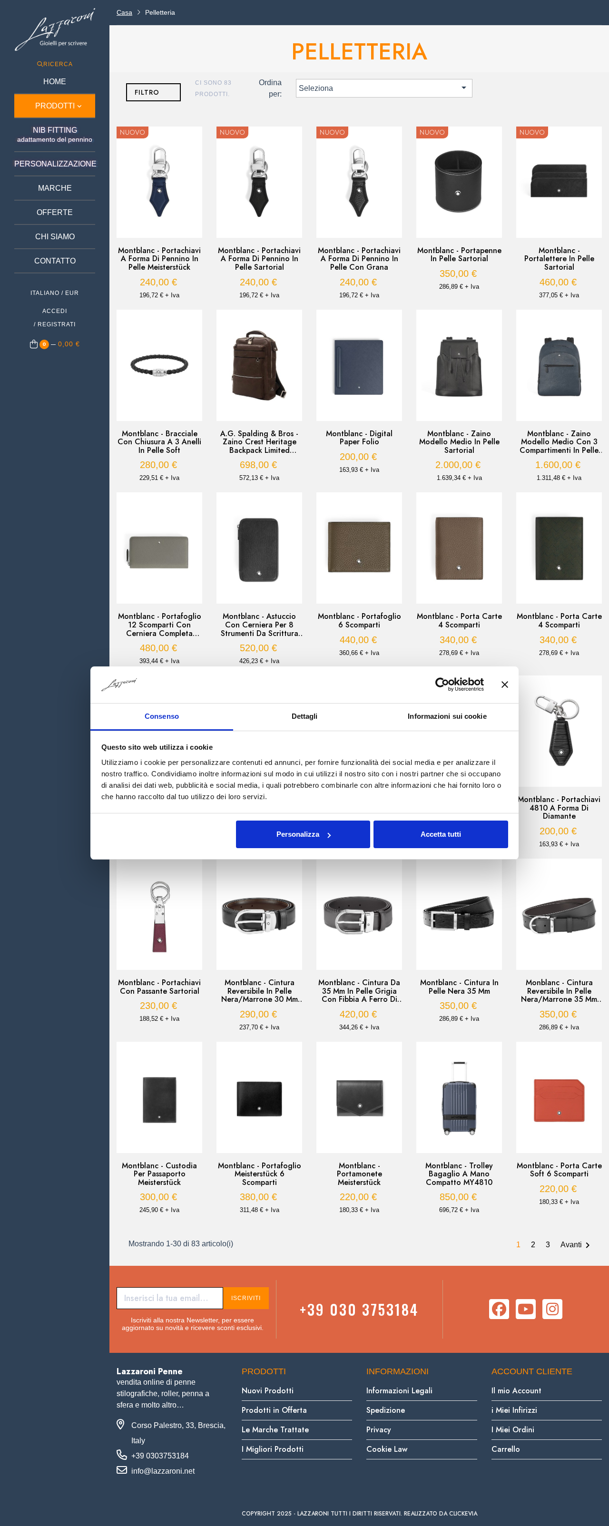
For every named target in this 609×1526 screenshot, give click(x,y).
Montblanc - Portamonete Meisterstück (359, 1174)
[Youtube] (526, 1309)
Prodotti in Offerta (274, 1410)
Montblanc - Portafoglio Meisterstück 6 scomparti (259, 1174)
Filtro (147, 92)
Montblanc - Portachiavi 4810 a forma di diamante (559, 808)
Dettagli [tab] (305, 716)
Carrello (505, 1449)
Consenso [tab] (162, 716)
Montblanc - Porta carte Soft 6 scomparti (559, 1170)
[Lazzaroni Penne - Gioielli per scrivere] (54, 29)
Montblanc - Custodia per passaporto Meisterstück (159, 1174)
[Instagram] (552, 1309)
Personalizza (297, 834)
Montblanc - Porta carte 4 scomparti (459, 620)
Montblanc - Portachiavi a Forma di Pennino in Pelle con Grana (359, 259)
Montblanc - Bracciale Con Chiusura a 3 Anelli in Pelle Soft (159, 442)
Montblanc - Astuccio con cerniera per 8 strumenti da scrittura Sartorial (259, 624)
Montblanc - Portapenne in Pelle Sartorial (459, 254)
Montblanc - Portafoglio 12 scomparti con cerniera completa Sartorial (159, 624)
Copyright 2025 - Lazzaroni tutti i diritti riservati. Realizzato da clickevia (359, 1513)
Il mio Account (516, 1390)
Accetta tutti (441, 834)
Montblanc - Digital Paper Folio (359, 438)
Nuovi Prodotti (268, 1390)
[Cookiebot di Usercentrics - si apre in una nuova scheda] (442, 685)
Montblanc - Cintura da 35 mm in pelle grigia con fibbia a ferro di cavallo (359, 991)
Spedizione (385, 1410)
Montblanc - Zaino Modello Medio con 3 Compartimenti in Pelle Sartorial (559, 442)
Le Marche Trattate (275, 1429)
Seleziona (384, 87)
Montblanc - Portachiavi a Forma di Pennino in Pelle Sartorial (259, 259)
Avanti (576, 1245)
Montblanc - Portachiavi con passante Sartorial (159, 986)
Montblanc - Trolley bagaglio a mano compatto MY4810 (459, 1174)
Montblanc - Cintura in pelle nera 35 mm (459, 986)
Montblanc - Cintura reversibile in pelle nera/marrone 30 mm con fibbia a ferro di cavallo (259, 991)
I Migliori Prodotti (273, 1449)
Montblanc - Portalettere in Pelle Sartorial (559, 259)
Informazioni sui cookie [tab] (447, 716)
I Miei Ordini (512, 1429)
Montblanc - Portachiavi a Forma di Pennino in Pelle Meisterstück (159, 259)
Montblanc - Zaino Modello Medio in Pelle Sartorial (459, 442)
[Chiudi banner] (504, 685)
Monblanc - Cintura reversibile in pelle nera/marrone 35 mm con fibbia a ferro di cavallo (559, 991)
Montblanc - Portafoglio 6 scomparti (359, 620)
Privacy (378, 1429)
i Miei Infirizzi (514, 1410)
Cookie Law (386, 1449)
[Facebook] (499, 1309)
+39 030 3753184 (359, 1309)
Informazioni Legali (399, 1390)
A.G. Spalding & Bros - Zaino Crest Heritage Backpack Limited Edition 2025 (259, 442)
